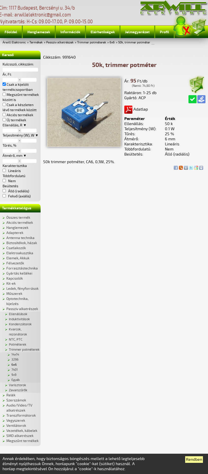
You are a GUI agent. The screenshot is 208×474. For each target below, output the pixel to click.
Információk (70, 32)
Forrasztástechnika (22, 268)
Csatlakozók (16, 248)
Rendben (194, 459)
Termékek (36, 42)
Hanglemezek (38, 32)
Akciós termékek (19, 223)
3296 (15, 360)
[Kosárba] (196, 84)
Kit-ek (11, 283)
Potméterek (17, 345)
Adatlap (140, 109)
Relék (10, 395)
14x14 (15, 355)
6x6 (112, 42)
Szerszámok (16, 400)
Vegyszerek (15, 420)
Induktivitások (19, 319)
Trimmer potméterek (91, 42)
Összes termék (18, 217)
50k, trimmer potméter (134, 42)
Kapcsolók (14, 278)
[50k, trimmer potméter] (84, 145)
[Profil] (182, 26)
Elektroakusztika (19, 253)
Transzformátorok (21, 415)
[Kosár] (199, 26)
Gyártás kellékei (19, 273)
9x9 (13, 375)
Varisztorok (17, 385)
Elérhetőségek (103, 32)
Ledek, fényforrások (22, 288)
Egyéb (15, 380)
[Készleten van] (192, 99)
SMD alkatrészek (19, 436)
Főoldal (11, 32)
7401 (14, 370)
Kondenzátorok (20, 324)
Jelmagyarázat (137, 32)
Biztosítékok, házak (21, 243)
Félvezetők (15, 263)
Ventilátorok (16, 426)
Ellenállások (18, 314)
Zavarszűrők (18, 390)
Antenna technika (20, 238)
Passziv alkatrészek (60, 42)
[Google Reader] (196, 166)
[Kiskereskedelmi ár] (201, 99)
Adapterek (14, 233)
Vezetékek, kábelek (21, 431)
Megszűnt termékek (22, 441)
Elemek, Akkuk (17, 258)
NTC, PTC (15, 339)
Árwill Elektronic (14, 42)
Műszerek (14, 294)
